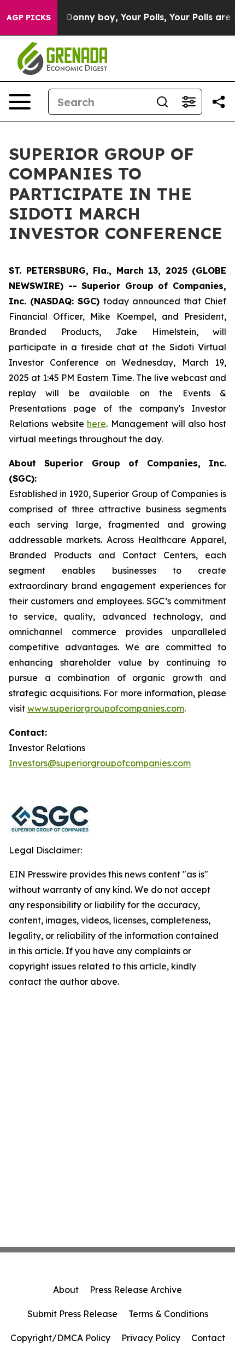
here (96, 423)
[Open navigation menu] (20, 102)
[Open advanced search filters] (188, 101)
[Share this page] (218, 102)
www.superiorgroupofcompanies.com (105, 708)
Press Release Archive (136, 1289)
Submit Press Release (72, 1313)
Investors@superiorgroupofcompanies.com (100, 763)
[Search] (162, 101)
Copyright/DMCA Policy (60, 1337)
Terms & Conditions (168, 1313)
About (66, 1289)
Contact (208, 1337)
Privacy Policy (150, 1337)
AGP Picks (29, 17)
